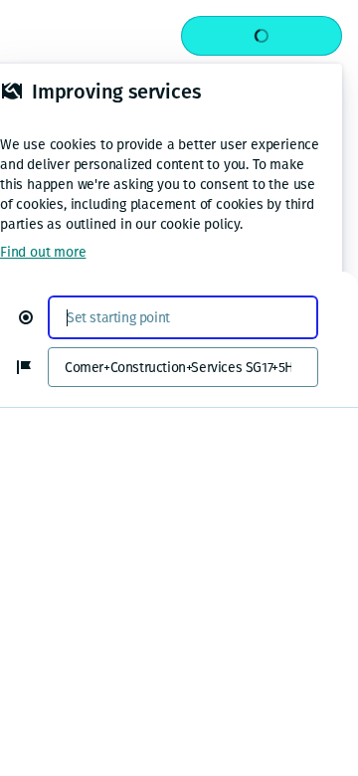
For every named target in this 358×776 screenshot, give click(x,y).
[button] (34, 317)
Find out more (43, 252)
